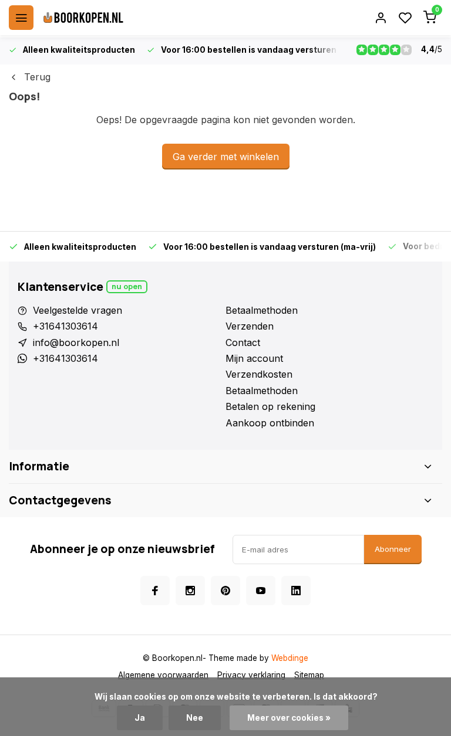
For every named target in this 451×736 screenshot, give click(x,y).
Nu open (127, 286)
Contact (243, 342)
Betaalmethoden (262, 310)
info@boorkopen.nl (76, 342)
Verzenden (250, 326)
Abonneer (393, 549)
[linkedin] (296, 590)
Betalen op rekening (270, 406)
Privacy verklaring (251, 675)
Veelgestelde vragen (77, 310)
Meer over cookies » (289, 718)
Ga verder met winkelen (226, 156)
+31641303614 (65, 326)
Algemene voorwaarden (163, 675)
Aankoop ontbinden (270, 423)
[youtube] (260, 590)
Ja (139, 718)
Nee (194, 718)
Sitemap (309, 675)
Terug (37, 77)
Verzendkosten (259, 374)
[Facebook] (155, 590)
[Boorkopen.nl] (83, 17)
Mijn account (254, 358)
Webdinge (289, 658)
